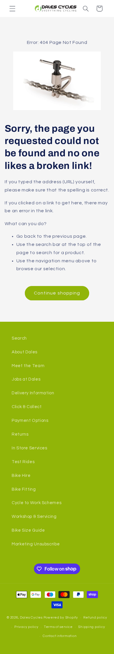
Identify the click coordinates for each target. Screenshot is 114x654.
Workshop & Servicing (34, 516)
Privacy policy (26, 627)
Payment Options (30, 420)
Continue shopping (57, 293)
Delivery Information (33, 393)
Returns (20, 434)
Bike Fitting (24, 489)
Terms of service (58, 627)
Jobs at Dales (26, 379)
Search (19, 338)
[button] (12, 8)
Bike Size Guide (28, 530)
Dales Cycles (31, 617)
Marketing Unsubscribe (36, 544)
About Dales (24, 352)
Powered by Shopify (61, 617)
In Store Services (29, 448)
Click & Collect (27, 407)
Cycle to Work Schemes (36, 503)
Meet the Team (28, 366)
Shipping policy (91, 627)
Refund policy (95, 617)
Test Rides (23, 462)
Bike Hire (21, 475)
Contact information (60, 636)
